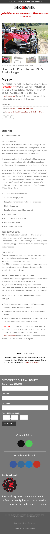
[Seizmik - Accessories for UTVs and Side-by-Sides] (25, 7)
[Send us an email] (21, 443)
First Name (6, 394)
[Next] (44, 39)
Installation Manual (11, 136)
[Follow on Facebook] (13, 464)
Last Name (6, 403)
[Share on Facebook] (4, 117)
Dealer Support (33, 515)
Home (4, 65)
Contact (15, 517)
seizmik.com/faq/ (9, 96)
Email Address (12, 384)
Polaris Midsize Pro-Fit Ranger (35, 112)
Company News (33, 517)
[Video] (5, 49)
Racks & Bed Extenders (18, 65)
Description (7, 131)
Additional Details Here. (31, 362)
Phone (10, 413)
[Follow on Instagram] (21, 464)
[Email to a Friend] (12, 117)
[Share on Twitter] (8, 117)
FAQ (42, 515)
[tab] (25, 131)
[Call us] (29, 443)
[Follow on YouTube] (36, 464)
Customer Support (18, 515)
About (22, 517)
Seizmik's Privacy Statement (25, 523)
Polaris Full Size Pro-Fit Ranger (15, 112)
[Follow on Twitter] (29, 464)
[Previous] (5, 39)
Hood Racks (35, 65)
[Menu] (3, 7)
